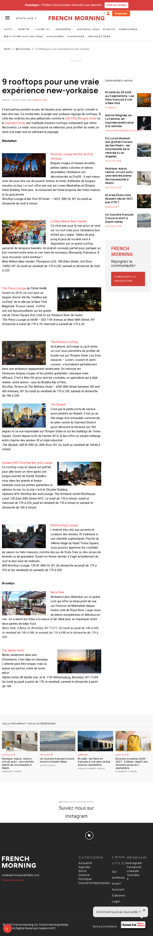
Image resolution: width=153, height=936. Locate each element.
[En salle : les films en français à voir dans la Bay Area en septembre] (95, 741)
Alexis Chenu (48, 766)
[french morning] (76, 18)
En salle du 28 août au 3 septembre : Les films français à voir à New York (119, 97)
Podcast (112, 207)
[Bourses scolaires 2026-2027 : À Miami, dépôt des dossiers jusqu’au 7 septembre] (133, 741)
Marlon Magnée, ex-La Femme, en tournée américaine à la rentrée (119, 120)
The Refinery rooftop (64, 342)
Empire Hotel (87, 118)
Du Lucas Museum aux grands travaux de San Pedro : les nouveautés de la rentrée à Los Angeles (118, 147)
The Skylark (58, 404)
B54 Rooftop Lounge (64, 525)
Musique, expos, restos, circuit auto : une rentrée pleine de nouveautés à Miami (119, 175)
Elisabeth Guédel (126, 772)
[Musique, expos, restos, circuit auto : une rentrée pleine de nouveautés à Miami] (19, 741)
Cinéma (111, 107)
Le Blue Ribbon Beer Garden (69, 221)
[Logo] (38, 862)
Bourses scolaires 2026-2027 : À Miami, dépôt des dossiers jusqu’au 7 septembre (132, 763)
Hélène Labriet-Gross (91, 769)
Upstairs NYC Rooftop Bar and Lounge (27, 463)
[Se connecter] (108, 13)
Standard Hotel (15, 123)
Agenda (83, 755)
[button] (104, 13)
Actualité (113, 161)
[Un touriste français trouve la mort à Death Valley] (57, 741)
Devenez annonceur (13, 880)
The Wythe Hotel (13, 650)
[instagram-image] (12, 835)
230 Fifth (71, 118)
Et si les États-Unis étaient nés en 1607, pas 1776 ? (119, 198)
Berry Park (57, 592)
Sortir (7, 49)
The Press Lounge (14, 288)
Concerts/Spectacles (123, 131)
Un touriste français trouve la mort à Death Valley (119, 218)
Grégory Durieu (12, 772)
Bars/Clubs (23, 49)
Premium (121, 13)
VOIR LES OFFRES (116, 5)
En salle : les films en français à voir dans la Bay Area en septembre (94, 762)
